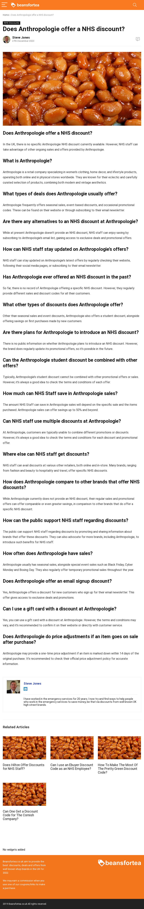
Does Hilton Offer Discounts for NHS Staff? (23, 767)
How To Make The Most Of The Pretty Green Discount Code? (118, 768)
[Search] (134, 5)
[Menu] (4, 5)
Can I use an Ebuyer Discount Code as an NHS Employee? (71, 767)
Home (6, 15)
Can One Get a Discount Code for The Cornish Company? (20, 815)
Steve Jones (21, 37)
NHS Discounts (11, 23)
